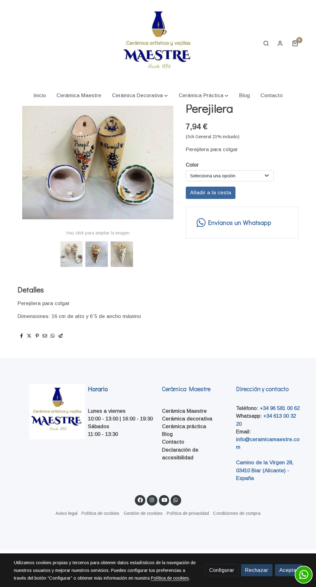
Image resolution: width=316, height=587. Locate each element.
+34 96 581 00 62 (280, 408)
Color (192, 165)
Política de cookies (100, 513)
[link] (158, 43)
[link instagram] (152, 499)
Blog (167, 434)
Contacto (173, 442)
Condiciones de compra (236, 513)
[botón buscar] (266, 43)
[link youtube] (164, 499)
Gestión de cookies (143, 513)
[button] (140, 95)
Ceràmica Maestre (184, 411)
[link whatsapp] (176, 499)
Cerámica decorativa (187, 419)
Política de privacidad (188, 513)
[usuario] (280, 43)
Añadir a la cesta (210, 193)
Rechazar (256, 570)
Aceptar (288, 570)
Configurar (221, 570)
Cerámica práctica (184, 426)
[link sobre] (47, 411)
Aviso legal (66, 513)
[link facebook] (140, 499)
